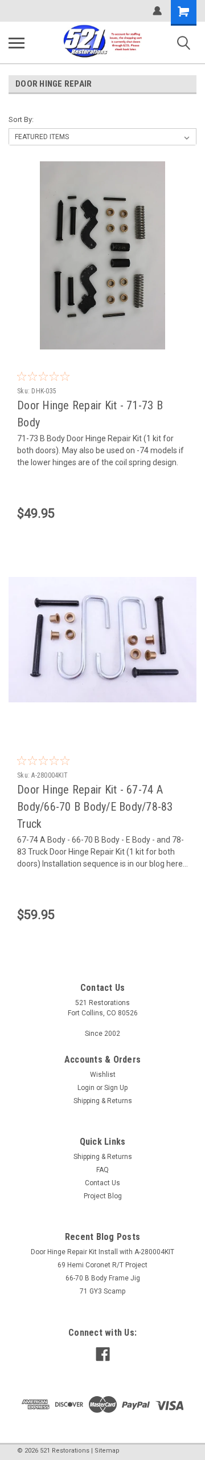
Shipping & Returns (102, 1101)
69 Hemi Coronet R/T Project (102, 1265)
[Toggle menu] (16, 43)
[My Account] (157, 10)
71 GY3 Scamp (102, 1291)
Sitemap (107, 1450)
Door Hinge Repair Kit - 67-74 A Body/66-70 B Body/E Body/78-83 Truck (95, 807)
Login (86, 1088)
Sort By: (21, 119)
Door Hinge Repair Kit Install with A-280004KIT (102, 1252)
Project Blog (103, 1196)
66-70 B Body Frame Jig (102, 1278)
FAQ (102, 1170)
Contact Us (102, 1183)
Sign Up (116, 1088)
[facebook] (103, 1354)
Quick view (105, 340)
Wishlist (103, 1075)
